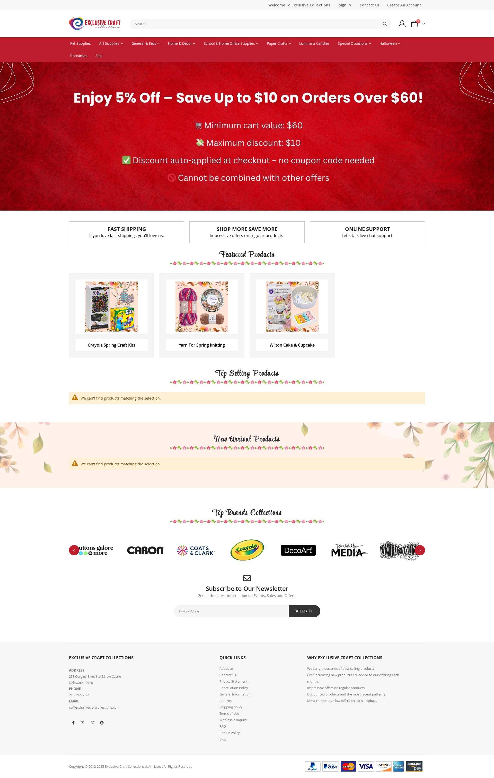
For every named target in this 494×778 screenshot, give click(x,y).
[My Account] (402, 23)
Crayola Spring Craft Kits (111, 345)
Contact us (227, 675)
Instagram (92, 722)
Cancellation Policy (233, 687)
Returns (225, 700)
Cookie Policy (229, 732)
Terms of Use (229, 713)
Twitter (83, 722)
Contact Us (370, 5)
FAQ (222, 726)
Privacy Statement (233, 681)
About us (226, 668)
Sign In (345, 5)
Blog (222, 739)
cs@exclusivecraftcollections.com (94, 707)
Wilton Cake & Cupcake (292, 345)
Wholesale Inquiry (233, 720)
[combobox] (260, 24)
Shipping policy (231, 707)
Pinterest (102, 722)
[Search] (385, 24)
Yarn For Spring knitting (202, 345)
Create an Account (404, 5)
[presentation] (74, 550)
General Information (235, 694)
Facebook (73, 722)
